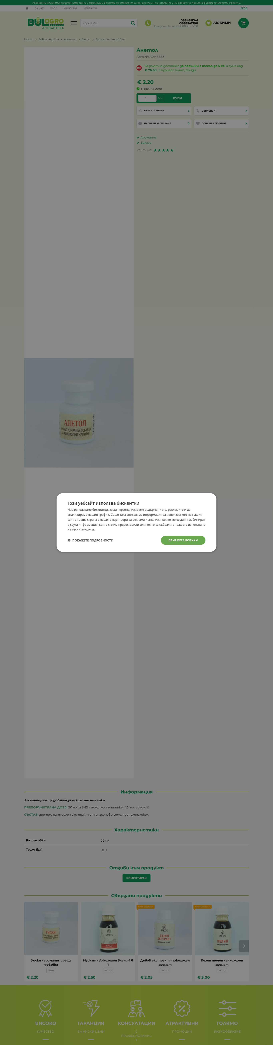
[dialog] (136, 522)
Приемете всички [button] (183, 540)
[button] (90, 540)
